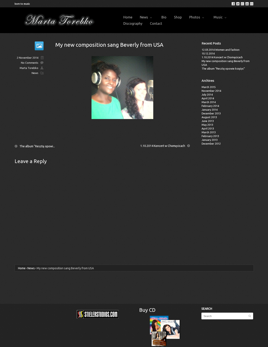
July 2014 (207, 94)
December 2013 (211, 113)
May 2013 (207, 124)
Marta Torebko (29, 67)
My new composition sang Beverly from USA (109, 45)
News (144, 17)
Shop (178, 17)
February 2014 (210, 105)
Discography (132, 23)
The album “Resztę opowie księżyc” (223, 68)
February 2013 (210, 136)
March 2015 (209, 86)
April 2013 (208, 128)
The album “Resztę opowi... (37, 146)
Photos (194, 17)
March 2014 (209, 102)
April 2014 (208, 98)
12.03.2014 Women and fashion (221, 49)
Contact (156, 23)
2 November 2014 (27, 57)
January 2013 (210, 139)
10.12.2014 (208, 53)
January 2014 (210, 109)
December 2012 (211, 143)
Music (218, 17)
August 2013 (209, 117)
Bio (163, 17)
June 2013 (208, 120)
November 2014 (211, 90)
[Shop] (165, 331)
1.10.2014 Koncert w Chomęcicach (162, 146)
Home (127, 17)
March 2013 (209, 132)
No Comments (29, 62)
